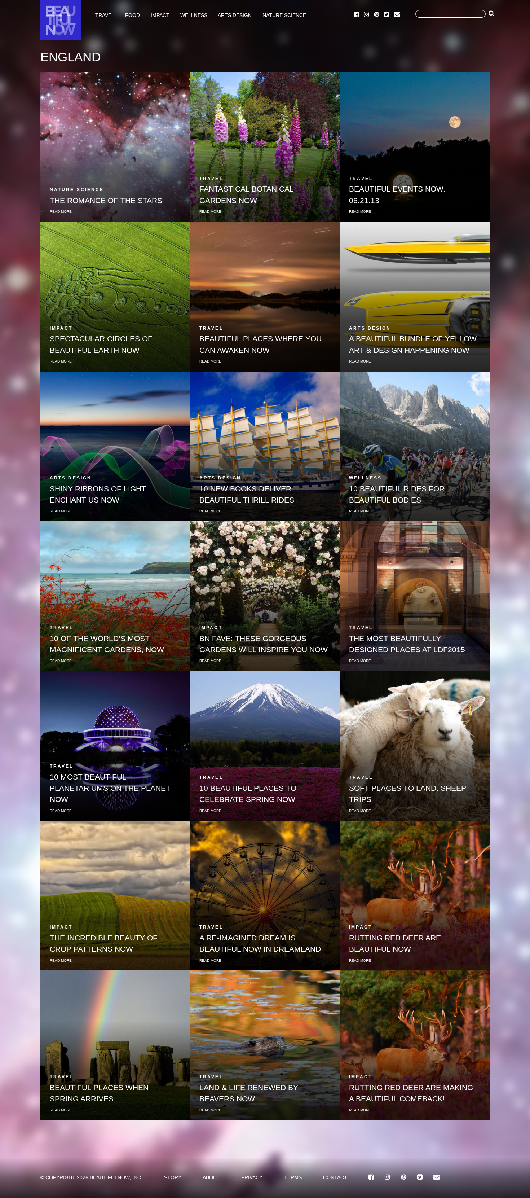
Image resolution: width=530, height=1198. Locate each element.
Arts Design (235, 15)
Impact (160, 15)
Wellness (193, 15)
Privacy (251, 1177)
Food (132, 15)
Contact (335, 1177)
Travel (104, 15)
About (211, 1177)
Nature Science (284, 15)
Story (172, 1177)
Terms (293, 1177)
